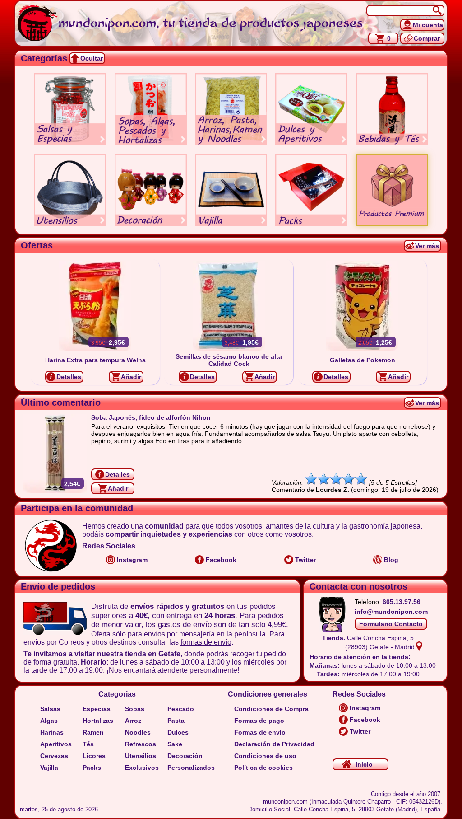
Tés (88, 744)
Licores (94, 755)
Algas (49, 720)
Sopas (134, 708)
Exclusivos (142, 767)
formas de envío (205, 642)
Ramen (93, 732)
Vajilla (49, 767)
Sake (174, 744)
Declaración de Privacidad (274, 744)
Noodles (138, 732)
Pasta (176, 720)
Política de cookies (263, 767)
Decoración (185, 755)
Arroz (133, 720)
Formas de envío (260, 732)
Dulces (178, 732)
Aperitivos (56, 744)
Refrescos (140, 744)
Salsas (50, 708)
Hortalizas (98, 720)
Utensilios (140, 755)
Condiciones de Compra (271, 708)
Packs (92, 767)
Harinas (52, 732)
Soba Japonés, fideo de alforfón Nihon (151, 417)
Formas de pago (259, 720)
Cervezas (54, 755)
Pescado (180, 708)
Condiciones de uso (265, 755)
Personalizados (191, 767)
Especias (97, 708)
